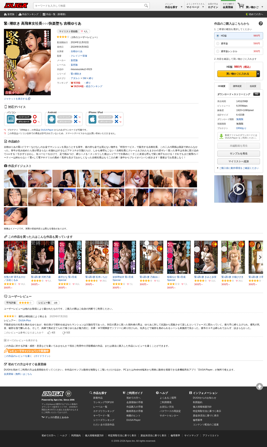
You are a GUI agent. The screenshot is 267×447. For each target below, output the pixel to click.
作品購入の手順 (134, 406)
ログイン (213, 7)
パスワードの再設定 (170, 411)
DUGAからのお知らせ (204, 397)
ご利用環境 (165, 402)
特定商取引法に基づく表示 (122, 435)
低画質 (253, 86)
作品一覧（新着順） (56, 14)
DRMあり (241, 128)
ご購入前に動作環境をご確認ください (239, 168)
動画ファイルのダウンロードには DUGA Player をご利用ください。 (241, 136)
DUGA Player (47, 130)
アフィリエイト (211, 435)
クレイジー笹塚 (79, 55)
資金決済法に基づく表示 (153, 435)
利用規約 (197, 402)
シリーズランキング (103, 420)
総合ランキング (94, 86)
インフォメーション (205, 392)
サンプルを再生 (239, 153)
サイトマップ (191, 435)
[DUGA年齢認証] (53, 393)
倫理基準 (197, 420)
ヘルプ (164, 392)
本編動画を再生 (239, 145)
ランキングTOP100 (103, 402)
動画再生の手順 (134, 411)
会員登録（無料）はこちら (18, 374)
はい (49, 333)
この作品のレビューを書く (18, 356)
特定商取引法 (207, 411)
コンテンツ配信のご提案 (206, 424)
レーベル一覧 (100, 406)
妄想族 (10, 14)
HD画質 (221, 86)
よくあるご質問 (168, 397)
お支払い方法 (167, 406)
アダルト (75, 78)
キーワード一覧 (101, 415)
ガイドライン (42, 356)
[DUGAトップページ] (16, 5)
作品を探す (100, 392)
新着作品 (98, 397)
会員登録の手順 (134, 402)
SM (84, 78)
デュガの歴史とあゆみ (57, 417)
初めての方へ (256, 14)
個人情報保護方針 (202, 406)
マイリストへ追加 (238, 161)
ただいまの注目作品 (103, 424)
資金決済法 (206, 415)
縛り (91, 78)
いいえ (63, 333)
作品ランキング (30, 14)
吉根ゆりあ (76, 51)
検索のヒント (133, 415)
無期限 (239, 119)
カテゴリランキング (103, 411)
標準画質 (237, 86)
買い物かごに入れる (237, 73)
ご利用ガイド (134, 392)
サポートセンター (169, 415)
